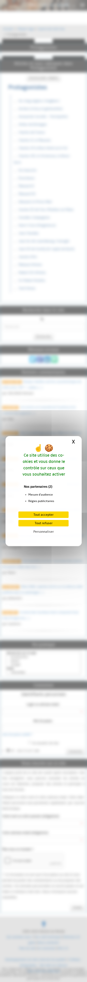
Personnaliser (43, 532)
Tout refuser (44, 523)
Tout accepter (43, 515)
